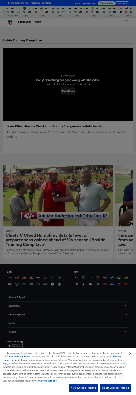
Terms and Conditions (19, 356)
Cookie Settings (48, 380)
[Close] (130, 353)
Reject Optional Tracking (115, 387)
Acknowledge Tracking (83, 387)
